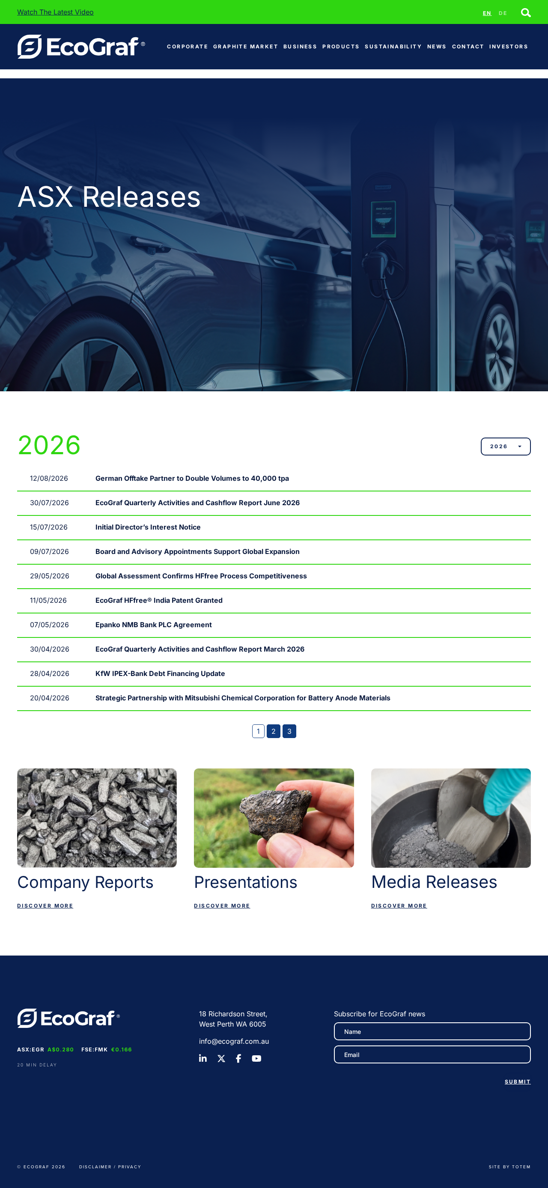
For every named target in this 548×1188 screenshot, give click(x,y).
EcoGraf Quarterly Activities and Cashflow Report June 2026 (197, 502)
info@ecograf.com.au (234, 1041)
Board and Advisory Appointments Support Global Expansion (197, 551)
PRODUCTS (341, 46)
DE (503, 13)
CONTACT (468, 46)
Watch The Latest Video (55, 12)
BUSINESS (300, 46)
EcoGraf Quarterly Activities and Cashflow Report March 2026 (199, 649)
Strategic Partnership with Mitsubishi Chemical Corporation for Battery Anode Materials (242, 698)
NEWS (437, 46)
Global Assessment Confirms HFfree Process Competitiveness (201, 576)
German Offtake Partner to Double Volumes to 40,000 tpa (192, 478)
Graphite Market (245, 46)
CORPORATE (187, 46)
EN (487, 13)
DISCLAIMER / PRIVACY (110, 1166)
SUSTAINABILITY (393, 46)
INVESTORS (508, 46)
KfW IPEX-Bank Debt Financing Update (160, 673)
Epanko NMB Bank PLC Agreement (153, 624)
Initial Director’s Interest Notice (148, 527)
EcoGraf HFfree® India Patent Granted (159, 600)
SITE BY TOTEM (510, 1166)
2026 (499, 446)
